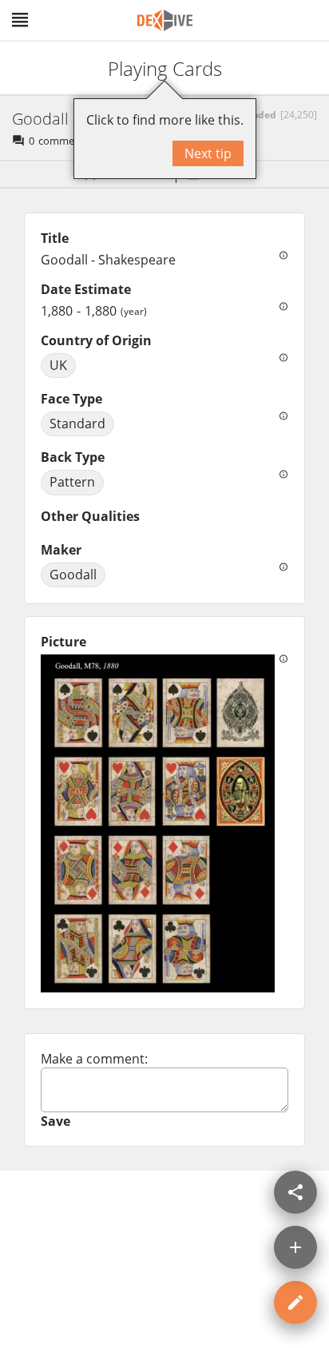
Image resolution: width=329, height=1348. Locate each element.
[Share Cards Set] (295, 1192)
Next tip (208, 153)
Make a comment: (94, 1059)
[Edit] (295, 1302)
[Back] (26, 68)
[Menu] (20, 20)
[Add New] (295, 1247)
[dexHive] (164, 20)
